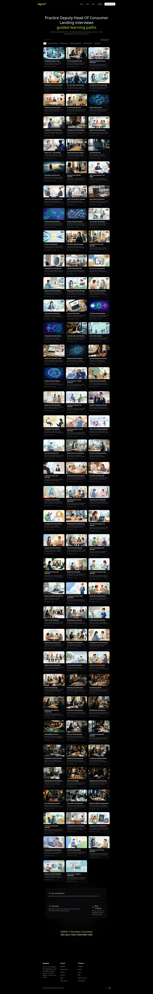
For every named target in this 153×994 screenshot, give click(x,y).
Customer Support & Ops (75, 43)
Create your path (104, 39)
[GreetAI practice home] (42, 4)
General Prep (97, 43)
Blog (61, 978)
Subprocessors (82, 978)
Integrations (64, 969)
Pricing (62, 972)
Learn (87, 4)
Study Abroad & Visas (52, 43)
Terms (80, 972)
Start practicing (110, 4)
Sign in (100, 4)
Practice (62, 975)
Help (93, 4)
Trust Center (81, 981)
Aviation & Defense (88, 43)
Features (63, 966)
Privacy (80, 969)
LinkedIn (80, 966)
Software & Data (63, 43)
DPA (79, 975)
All (44, 43)
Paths (81, 4)
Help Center (63, 981)
